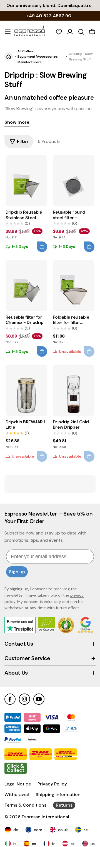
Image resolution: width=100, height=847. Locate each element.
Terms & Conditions (25, 805)
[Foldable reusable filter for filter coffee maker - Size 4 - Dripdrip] (73, 285)
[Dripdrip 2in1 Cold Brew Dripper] (73, 390)
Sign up (17, 572)
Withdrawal (16, 794)
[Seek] (81, 31)
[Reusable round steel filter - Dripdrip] (73, 180)
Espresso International (45, 817)
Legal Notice (17, 784)
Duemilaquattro (75, 5)
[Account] (70, 31)
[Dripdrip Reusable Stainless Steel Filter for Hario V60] (26, 180)
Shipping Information (58, 794)
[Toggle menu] (7, 31)
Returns (64, 805)
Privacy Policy (52, 784)
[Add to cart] (42, 246)
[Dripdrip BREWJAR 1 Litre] (26, 390)
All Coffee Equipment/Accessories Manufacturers (38, 56)
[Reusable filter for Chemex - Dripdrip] (26, 285)
